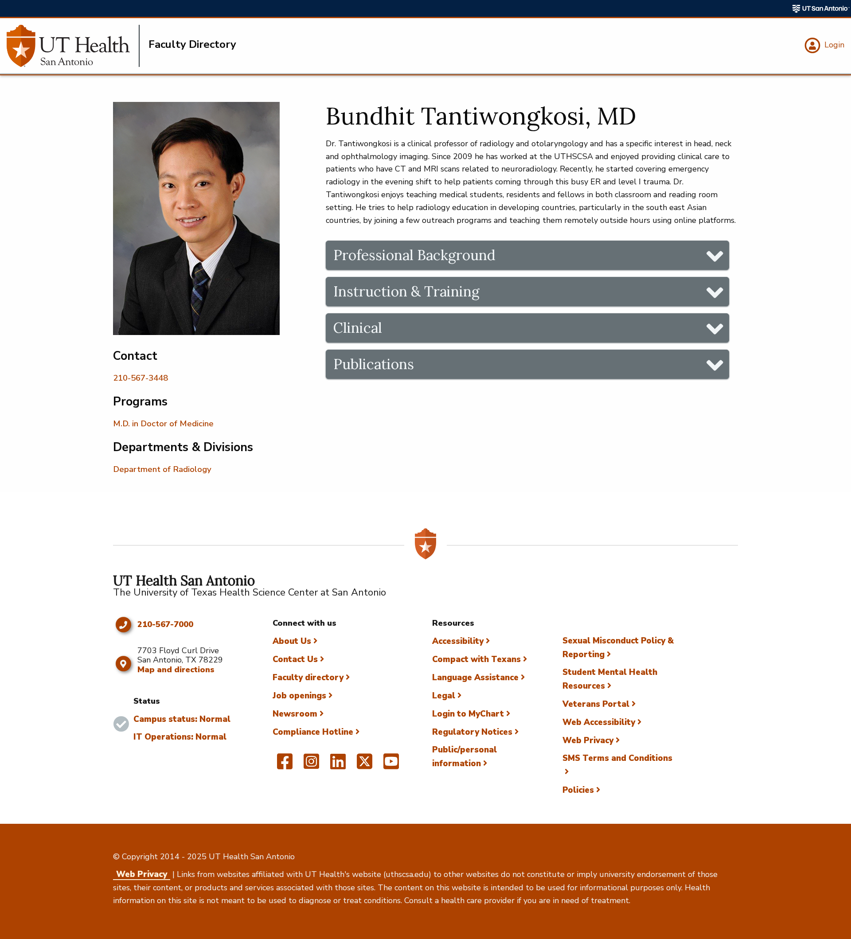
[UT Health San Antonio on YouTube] (391, 765)
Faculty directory (308, 677)
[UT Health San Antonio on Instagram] (311, 765)
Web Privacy (587, 740)
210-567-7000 (165, 625)
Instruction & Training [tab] (406, 291)
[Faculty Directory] (73, 46)
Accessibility (458, 641)
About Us (292, 641)
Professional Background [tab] (414, 255)
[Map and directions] (123, 664)
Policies (578, 790)
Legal (443, 695)
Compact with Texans (476, 659)
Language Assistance (475, 677)
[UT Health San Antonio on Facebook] (285, 765)
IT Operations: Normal (179, 737)
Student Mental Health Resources (609, 679)
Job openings (299, 695)
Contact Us (295, 659)
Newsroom (295, 714)
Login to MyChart (468, 714)
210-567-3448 (140, 378)
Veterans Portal (595, 704)
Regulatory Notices (472, 732)
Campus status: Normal (181, 719)
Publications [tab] (373, 364)
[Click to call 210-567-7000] (123, 625)
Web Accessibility (598, 722)
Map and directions (176, 669)
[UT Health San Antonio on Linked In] (338, 765)
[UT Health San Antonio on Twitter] (364, 765)
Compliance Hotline (313, 732)
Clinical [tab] (357, 328)
